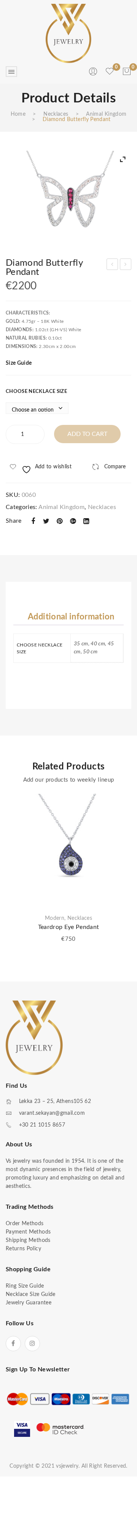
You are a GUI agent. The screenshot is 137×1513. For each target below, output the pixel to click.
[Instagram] (32, 1343)
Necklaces (55, 114)
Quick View (120, 830)
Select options (120, 843)
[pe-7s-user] (93, 74)
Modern (54, 918)
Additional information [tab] (71, 617)
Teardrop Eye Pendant (68, 927)
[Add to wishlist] (120, 803)
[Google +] (73, 521)
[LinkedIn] (86, 521)
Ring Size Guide (25, 1286)
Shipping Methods (28, 1240)
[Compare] (120, 816)
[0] (126, 71)
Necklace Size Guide (31, 1294)
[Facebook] (33, 521)
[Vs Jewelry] (68, 33)
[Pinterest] (59, 521)
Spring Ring (126, 265)
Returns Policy (23, 1248)
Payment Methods (28, 1232)
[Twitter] (46, 521)
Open (11, 71)
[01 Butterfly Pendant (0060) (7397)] (68, 198)
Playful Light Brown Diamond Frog (112, 265)
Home (18, 114)
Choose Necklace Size (36, 391)
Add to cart (87, 434)
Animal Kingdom (106, 114)
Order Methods (25, 1223)
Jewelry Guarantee (28, 1303)
